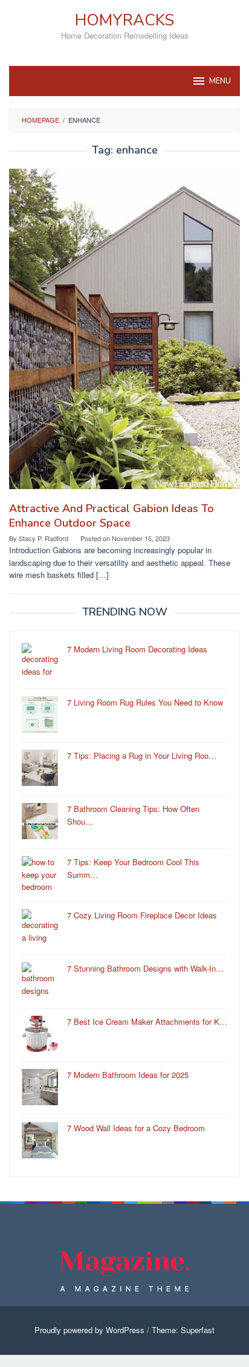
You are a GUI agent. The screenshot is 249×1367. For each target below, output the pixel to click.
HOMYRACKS (124, 20)
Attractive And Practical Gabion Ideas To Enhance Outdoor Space (111, 515)
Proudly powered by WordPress (89, 1330)
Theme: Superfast (183, 1330)
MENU (220, 81)
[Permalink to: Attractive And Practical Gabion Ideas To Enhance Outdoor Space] (124, 333)
